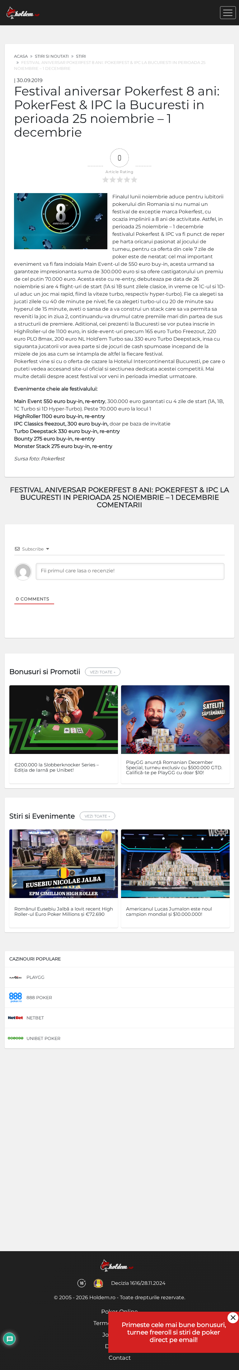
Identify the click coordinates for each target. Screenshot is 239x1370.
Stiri (81, 56)
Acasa (21, 56)
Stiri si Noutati (52, 56)
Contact (120, 1357)
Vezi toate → (102, 672)
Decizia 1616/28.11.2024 (138, 1283)
